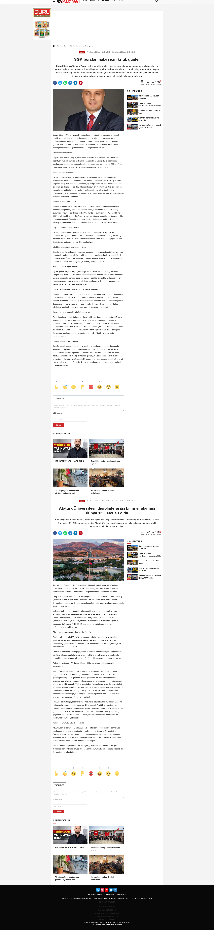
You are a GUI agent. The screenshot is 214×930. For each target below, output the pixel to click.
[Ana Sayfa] (54, 46)
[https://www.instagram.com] (102, 890)
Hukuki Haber (135, 898)
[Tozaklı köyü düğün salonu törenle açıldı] (106, 448)
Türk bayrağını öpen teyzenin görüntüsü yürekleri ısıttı (67, 492)
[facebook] (55, 83)
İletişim (99, 895)
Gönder (58, 425)
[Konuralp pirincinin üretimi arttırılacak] (106, 478)
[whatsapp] (65, 83)
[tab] (59, 398)
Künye (93, 895)
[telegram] (70, 83)
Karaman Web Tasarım (122, 898)
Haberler (59, 46)
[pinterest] (81, 83)
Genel (66, 46)
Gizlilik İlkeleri (121, 895)
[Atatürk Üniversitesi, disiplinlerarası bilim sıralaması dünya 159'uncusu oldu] (88, 560)
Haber (100, 898)
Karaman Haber (91, 898)
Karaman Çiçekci (68, 898)
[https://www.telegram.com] (115, 890)
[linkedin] (75, 83)
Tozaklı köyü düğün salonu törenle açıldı (105, 462)
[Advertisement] (107, 27)
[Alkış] (65, 383)
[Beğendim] (56, 383)
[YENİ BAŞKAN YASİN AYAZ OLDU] (70, 448)
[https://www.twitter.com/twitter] (98, 890)
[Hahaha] (99, 383)
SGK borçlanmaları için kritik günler (81, 46)
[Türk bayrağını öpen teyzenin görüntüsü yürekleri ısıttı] (70, 478)
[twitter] (60, 83)
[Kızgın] (91, 383)
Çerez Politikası (109, 895)
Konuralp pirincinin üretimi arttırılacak (102, 492)
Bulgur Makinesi (79, 898)
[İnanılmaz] (108, 383)
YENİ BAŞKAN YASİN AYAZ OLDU (69, 461)
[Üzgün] (117, 383)
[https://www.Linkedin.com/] (110, 890)
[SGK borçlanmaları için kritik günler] (88, 110)
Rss (88, 895)
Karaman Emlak (146, 898)
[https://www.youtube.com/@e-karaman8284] (106, 890)
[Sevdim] (73, 383)
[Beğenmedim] (82, 383)
